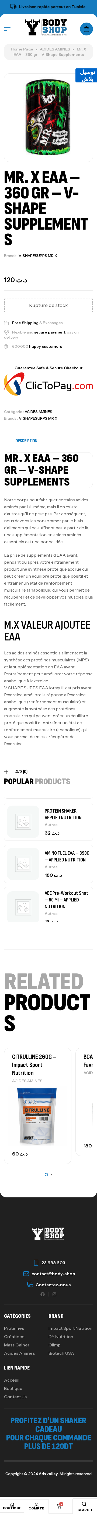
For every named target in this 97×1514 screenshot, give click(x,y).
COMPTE (36, 1508)
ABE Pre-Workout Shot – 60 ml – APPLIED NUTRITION (66, 900)
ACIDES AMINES (55, 49)
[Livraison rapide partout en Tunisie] (7, 6)
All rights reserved (75, 1473)
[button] (46, 1174)
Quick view (58, 1103)
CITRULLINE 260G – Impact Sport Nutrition (34, 1065)
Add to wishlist (58, 1091)
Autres (51, 824)
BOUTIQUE (12, 1508)
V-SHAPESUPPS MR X (38, 255)
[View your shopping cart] (86, 29)
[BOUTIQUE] (12, 1504)
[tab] (48, 441)
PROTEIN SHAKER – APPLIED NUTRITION (63, 814)
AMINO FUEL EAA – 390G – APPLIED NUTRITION (67, 856)
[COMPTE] (36, 1504)
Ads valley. (49, 1473)
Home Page (22, 49)
